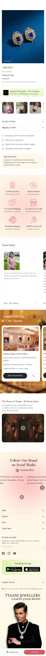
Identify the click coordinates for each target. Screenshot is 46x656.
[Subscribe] (43, 547)
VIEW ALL (23, 387)
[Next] (42, 487)
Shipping (16, 82)
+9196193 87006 (9, 368)
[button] (12, 487)
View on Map (23, 368)
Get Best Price (13, 652)
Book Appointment (15, 376)
